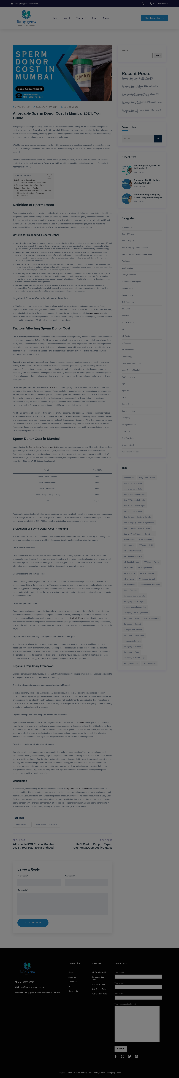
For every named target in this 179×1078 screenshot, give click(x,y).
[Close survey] (112, 104)
